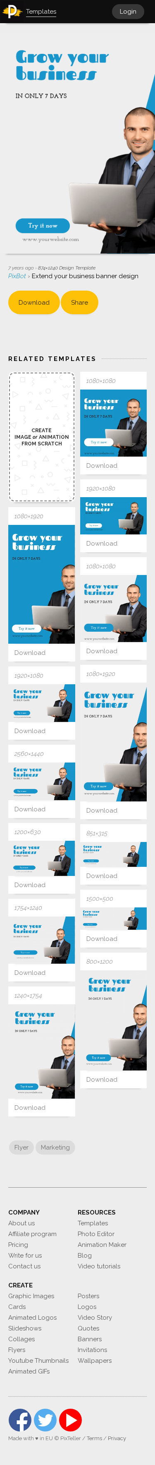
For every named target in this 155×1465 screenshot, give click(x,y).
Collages (21, 1339)
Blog (85, 1255)
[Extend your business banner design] (113, 423)
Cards (17, 1307)
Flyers (16, 1350)
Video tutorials (99, 1266)
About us (21, 1223)
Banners (90, 1339)
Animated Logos (32, 1317)
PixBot (18, 276)
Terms (94, 1438)
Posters (88, 1296)
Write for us (25, 1255)
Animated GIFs (29, 1371)
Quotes (88, 1328)
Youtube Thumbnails (38, 1360)
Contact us (24, 1266)
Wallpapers (95, 1360)
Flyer (21, 1147)
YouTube (70, 1420)
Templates (93, 1223)
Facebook (20, 1420)
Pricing (18, 1244)
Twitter (45, 1420)
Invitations (92, 1350)
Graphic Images (31, 1296)
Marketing (55, 1147)
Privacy (117, 1438)
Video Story (95, 1317)
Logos (87, 1307)
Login (128, 11)
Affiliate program (32, 1234)
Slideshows (24, 1328)
